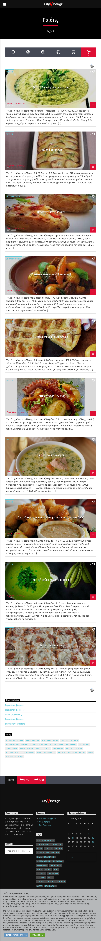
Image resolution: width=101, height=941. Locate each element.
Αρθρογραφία (32, 740)
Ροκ (38, 749)
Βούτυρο (46, 740)
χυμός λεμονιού (14, 757)
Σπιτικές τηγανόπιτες (13, 714)
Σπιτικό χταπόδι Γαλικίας (51, 396)
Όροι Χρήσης (44, 822)
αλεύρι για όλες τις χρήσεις (20, 753)
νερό (90, 753)
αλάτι (79, 749)
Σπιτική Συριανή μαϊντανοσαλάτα (51, 87)
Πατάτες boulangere (51, 150)
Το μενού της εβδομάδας (14, 705)
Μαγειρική (84, 744)
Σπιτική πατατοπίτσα (51, 645)
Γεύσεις (9, 72)
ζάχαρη (61, 753)
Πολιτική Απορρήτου (47, 818)
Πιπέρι (30, 749)
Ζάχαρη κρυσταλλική (17, 744)
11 (73, 838)
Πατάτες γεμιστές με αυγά (51, 212)
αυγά (39, 753)
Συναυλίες (58, 749)
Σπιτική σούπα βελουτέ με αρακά (51, 580)
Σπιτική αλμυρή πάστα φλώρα (51, 337)
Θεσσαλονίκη (57, 744)
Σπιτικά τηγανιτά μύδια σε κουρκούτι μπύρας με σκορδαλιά (51, 517)
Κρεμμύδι (71, 744)
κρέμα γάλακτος (76, 753)
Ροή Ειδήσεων (45, 825)
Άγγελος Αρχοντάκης (16, 103)
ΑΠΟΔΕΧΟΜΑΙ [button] (37, 935)
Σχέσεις (70, 749)
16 (93, 838)
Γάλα (55, 740)
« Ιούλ (70, 857)
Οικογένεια (11, 749)
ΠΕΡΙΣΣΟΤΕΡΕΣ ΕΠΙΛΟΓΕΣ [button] (16, 935)
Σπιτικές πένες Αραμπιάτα (15, 724)
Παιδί (22, 749)
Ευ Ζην (74, 740)
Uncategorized (13, 196)
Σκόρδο (46, 749)
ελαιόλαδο (49, 753)
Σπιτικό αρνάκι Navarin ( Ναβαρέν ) (51, 274)
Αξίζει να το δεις (14, 740)
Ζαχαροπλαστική (39, 744)
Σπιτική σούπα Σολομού (51, 455)
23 (93, 842)
